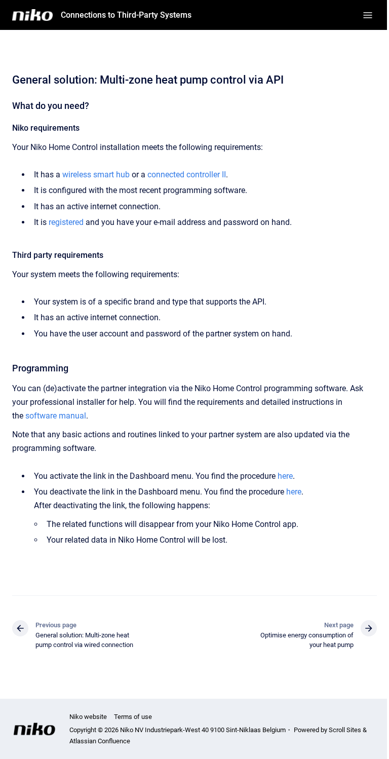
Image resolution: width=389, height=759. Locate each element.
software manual (55, 416)
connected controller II (186, 174)
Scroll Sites (345, 730)
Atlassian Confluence (99, 741)
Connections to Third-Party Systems (126, 15)
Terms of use (133, 716)
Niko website (88, 716)
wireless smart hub (96, 174)
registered (66, 222)
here (285, 476)
